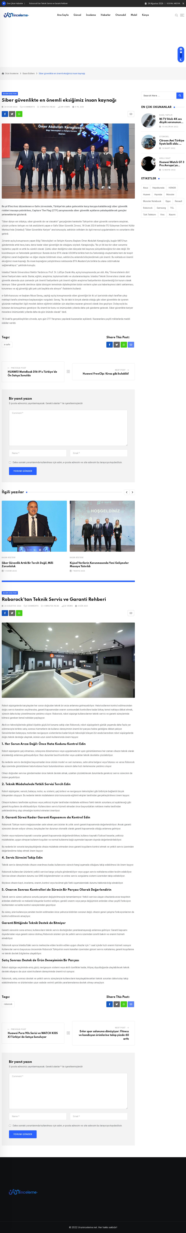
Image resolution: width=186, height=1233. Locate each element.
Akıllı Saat (165, 158)
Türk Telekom (149, 214)
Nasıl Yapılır (165, 115)
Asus (145, 187)
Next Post (120, 370)
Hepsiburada (158, 187)
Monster (170, 194)
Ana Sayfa (63, 15)
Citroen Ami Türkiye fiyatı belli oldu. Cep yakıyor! (171, 144)
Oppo (168, 201)
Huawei (146, 194)
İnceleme (91, 15)
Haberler (105, 15)
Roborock (8, 1004)
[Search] (176, 15)
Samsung (161, 208)
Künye (145, 15)
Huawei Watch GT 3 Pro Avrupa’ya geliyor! (171, 165)
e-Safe (7, 344)
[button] (126, 492)
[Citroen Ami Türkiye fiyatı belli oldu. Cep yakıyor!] (148, 142)
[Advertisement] (93, 45)
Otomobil (120, 15)
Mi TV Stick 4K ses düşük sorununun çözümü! (170, 122)
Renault (178, 201)
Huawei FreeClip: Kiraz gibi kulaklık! (106, 374)
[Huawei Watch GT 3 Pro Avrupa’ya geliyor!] (148, 163)
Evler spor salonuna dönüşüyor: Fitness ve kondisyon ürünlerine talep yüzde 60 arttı (64, 3)
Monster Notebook (152, 201)
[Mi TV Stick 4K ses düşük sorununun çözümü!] (148, 120)
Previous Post (18, 368)
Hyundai (158, 194)
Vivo (162, 214)
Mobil (134, 15)
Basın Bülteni (8, 558)
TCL (172, 208)
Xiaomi (172, 214)
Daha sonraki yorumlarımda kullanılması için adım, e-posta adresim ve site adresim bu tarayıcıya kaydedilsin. (67, 462)
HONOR (172, 187)
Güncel (77, 15)
